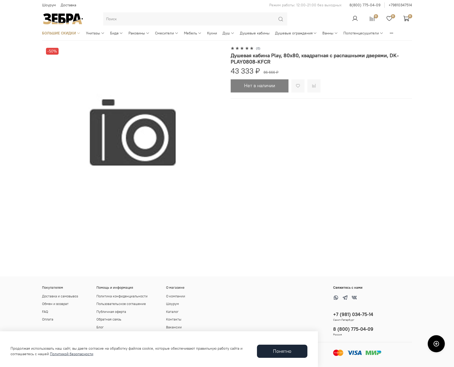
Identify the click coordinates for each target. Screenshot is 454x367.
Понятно (282, 351)
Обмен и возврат (55, 304)
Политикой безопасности (71, 354)
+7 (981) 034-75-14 (353, 314)
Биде (114, 33)
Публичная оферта (111, 312)
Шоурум (49, 5)
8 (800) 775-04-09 (353, 329)
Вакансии (174, 327)
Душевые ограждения (294, 33)
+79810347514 (400, 5)
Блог (100, 327)
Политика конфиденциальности (122, 296)
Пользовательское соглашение (121, 304)
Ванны (327, 33)
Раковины (136, 33)
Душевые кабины (255, 33)
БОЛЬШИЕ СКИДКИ (59, 33)
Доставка (68, 5)
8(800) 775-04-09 (364, 5)
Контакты (173, 319)
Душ (226, 33)
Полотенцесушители (361, 33)
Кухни (212, 33)
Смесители (164, 33)
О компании (175, 296)
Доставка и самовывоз (60, 296)
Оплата (47, 319)
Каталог (172, 312)
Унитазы (93, 33)
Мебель (190, 33)
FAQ (45, 312)
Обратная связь (108, 319)
